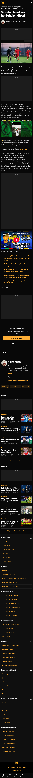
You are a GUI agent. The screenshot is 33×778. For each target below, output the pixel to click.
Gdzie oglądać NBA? (8, 628)
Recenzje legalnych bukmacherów (9, 670)
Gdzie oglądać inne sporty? (7, 620)
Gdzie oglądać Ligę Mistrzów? (10, 603)
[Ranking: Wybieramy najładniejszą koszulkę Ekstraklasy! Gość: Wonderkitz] (16, 522)
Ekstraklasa (16, 6)
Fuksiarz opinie (6, 694)
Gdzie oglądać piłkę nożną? (7, 592)
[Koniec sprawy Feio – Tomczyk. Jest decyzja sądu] (16, 440)
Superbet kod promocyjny (9, 731)
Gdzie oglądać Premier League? (11, 607)
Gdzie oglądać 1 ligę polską (10, 599)
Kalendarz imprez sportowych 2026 (12, 624)
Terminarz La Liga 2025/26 (10, 586)
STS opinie (5, 707)
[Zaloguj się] (31, 3)
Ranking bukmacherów (8, 657)
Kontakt (19, 767)
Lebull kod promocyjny (8, 743)
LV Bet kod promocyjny (8, 739)
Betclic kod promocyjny (8, 747)
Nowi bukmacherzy (7, 661)
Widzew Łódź (25, 387)
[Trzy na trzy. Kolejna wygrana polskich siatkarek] (16, 451)
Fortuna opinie (6, 674)
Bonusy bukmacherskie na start (11, 645)
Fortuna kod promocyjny (9, 735)
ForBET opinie (6, 714)
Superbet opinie (6, 678)
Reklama (24, 767)
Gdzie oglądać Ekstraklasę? (10, 595)
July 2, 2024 (23, 149)
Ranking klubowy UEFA (8, 574)
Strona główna (4, 6)
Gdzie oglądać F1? (7, 636)
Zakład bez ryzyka (7, 649)
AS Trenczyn (5, 387)
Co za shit (18, 344)
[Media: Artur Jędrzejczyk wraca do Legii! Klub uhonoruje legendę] (16, 511)
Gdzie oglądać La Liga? (8, 611)
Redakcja (13, 767)
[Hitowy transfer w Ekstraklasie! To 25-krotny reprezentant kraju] (16, 499)
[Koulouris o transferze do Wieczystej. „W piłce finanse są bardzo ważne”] (16, 429)
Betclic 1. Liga (6, 545)
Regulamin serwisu (16, 770)
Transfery (4, 570)
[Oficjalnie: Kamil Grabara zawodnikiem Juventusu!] (16, 418)
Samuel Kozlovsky (15, 387)
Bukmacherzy (4, 641)
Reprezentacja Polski (8, 549)
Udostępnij (8, 352)
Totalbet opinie (6, 710)
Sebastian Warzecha (3, 455)
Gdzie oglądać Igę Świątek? (10, 632)
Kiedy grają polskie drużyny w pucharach (14, 578)
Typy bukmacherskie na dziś (10, 665)
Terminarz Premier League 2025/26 (12, 582)
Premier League (6, 561)
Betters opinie (6, 722)
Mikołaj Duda (4, 432)
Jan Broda (3, 443)
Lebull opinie (5, 686)
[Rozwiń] (30, 538)
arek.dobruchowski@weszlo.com (18, 380)
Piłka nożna (10, 6)
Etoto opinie (5, 718)
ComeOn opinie (6, 703)
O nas (8, 767)
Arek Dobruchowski (20, 21)
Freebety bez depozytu (8, 653)
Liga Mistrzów (6, 553)
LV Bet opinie (6, 682)
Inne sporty (4, 447)
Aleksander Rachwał (3, 422)
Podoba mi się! (17, 338)
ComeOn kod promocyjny (9, 751)
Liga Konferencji (6, 557)
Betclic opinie (6, 690)
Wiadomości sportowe (6, 538)
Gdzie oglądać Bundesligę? (10, 615)
